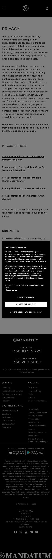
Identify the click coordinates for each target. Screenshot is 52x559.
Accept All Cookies (26, 304)
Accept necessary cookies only (26, 312)
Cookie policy (11, 290)
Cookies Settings (26, 297)
